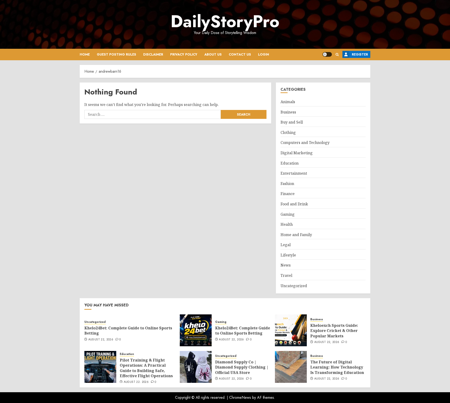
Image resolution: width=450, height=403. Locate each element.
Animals (288, 101)
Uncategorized (294, 285)
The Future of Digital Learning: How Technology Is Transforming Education (337, 367)
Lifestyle (288, 255)
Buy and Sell (292, 122)
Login (263, 54)
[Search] (337, 54)
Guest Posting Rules (116, 54)
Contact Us (240, 54)
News (286, 265)
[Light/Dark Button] (327, 54)
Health (287, 224)
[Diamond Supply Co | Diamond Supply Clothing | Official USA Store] (196, 367)
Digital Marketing (297, 152)
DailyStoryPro (225, 21)
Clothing (288, 132)
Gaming (288, 214)
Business (288, 112)
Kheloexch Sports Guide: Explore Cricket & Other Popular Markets (334, 331)
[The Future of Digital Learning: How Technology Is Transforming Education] (291, 367)
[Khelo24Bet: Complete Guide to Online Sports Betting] (196, 330)
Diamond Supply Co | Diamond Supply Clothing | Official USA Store (242, 367)
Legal (286, 244)
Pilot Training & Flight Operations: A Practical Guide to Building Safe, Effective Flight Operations (146, 368)
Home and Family (296, 234)
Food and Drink (294, 204)
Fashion (287, 183)
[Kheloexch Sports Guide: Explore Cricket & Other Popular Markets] (291, 330)
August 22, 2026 (100, 340)
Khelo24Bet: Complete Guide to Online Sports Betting (128, 330)
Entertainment (294, 173)
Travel (286, 275)
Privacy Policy (183, 54)
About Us (213, 54)
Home (85, 54)
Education (290, 163)
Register (360, 54)
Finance (288, 193)
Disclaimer (153, 54)
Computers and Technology (305, 142)
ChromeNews (240, 397)
